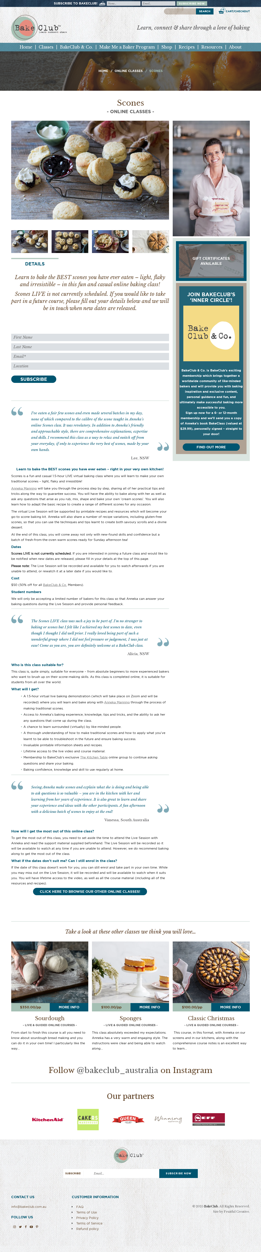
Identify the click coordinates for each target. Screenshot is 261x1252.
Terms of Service (89, 1223)
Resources (211, 47)
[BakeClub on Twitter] (20, 1226)
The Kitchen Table (94, 757)
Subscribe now (192, 3)
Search (204, 11)
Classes (46, 47)
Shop (166, 47)
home (103, 71)
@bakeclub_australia (117, 1070)
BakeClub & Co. (76, 47)
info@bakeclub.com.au (28, 1206)
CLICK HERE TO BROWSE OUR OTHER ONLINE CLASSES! (90, 891)
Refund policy (87, 1229)
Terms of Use (86, 1212)
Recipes (187, 47)
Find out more (211, 447)
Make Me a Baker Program (127, 47)
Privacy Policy (87, 1218)
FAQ (80, 1207)
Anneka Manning (24, 488)
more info (69, 1007)
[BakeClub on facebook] (26, 1226)
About (235, 47)
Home (26, 47)
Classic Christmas (211, 1019)
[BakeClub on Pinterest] (37, 1226)
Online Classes (129, 71)
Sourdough (50, 1019)
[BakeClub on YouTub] (31, 1226)
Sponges (131, 1019)
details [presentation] (35, 263)
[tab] (35, 263)
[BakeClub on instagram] (14, 1226)
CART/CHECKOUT (236, 11)
